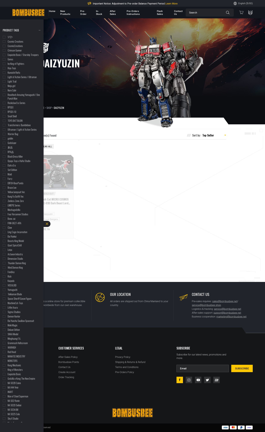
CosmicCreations (15, 46)
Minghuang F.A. (14, 338)
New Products (65, 12)
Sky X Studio (13, 418)
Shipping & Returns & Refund (130, 362)
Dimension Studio (15, 258)
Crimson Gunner (15, 50)
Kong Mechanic (14, 365)
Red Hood (12, 352)
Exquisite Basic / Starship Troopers (23, 55)
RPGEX (10, 107)
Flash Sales (160, 12)
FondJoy (11, 272)
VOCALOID (12, 285)
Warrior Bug (13, 134)
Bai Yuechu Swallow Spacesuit (21, 321)
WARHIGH (12, 347)
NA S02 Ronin (14, 401)
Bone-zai (11, 219)
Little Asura (13, 307)
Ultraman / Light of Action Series (22, 129)
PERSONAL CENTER (250, 12)
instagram (189, 380)
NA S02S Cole (14, 414)
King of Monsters (15, 370)
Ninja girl (11, 86)
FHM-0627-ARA (14, 223)
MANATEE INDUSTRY (16, 356)
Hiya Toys (12, 68)
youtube (198, 380)
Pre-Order (83, 12)
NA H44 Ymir (13, 387)
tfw (216, 380)
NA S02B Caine (14, 383)
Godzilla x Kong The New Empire (21, 378)
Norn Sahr (12, 90)
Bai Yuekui (12, 236)
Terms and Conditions (126, 367)
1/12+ (10, 37)
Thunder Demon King (17, 263)
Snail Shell (12, 116)
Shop (49, 108)
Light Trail (12, 81)
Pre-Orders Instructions (133, 12)
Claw (10, 227)
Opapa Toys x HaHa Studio (19, 161)
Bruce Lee (12, 187)
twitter (207, 380)
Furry (10, 179)
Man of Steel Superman (18, 396)
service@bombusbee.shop (206, 305)
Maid (10, 174)
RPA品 (11, 152)
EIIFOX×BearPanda (15, 183)
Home (52, 11)
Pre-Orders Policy (124, 372)
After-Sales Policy (68, 357)
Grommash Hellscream (18, 343)
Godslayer (12, 143)
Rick (9, 276)
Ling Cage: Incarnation (17, 232)
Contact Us (64, 367)
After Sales (113, 12)
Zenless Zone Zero (16, 201)
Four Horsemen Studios (18, 214)
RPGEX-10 (12, 112)
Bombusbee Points (68, 362)
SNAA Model (13, 334)
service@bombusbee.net (227, 308)
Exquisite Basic (14, 374)
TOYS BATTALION (15, 121)
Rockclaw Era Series (16, 103)
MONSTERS (12, 361)
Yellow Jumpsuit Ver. (16, 192)
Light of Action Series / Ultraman (22, 77)
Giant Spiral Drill (15, 245)
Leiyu (10, 250)
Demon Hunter (14, 316)
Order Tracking (66, 377)
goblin (10, 138)
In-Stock (99, 12)
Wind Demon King (15, 267)
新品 (10, 147)
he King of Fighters (16, 64)
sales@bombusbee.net (224, 301)
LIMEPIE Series (14, 205)
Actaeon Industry (15, 254)
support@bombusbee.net (227, 312)
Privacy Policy (122, 357)
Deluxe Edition (14, 330)
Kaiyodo (11, 281)
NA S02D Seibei (14, 405)
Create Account (66, 372)
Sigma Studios (14, 312)
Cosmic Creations (15, 41)
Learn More (157, 3)
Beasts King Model (16, 241)
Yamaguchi (12, 290)
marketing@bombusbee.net (231, 316)
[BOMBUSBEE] (28, 12)
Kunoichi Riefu (14, 72)
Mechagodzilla (14, 210)
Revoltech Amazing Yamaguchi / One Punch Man (24, 96)
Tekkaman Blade (15, 294)
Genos (10, 59)
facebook (180, 380)
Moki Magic (12, 325)
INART (10, 392)
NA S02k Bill (13, 409)
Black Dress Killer (15, 156)
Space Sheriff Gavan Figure (19, 298)
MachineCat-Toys (15, 303)
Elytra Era (12, 165)
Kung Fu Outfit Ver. (16, 196)
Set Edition (12, 170)
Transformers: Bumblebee (19, 125)
